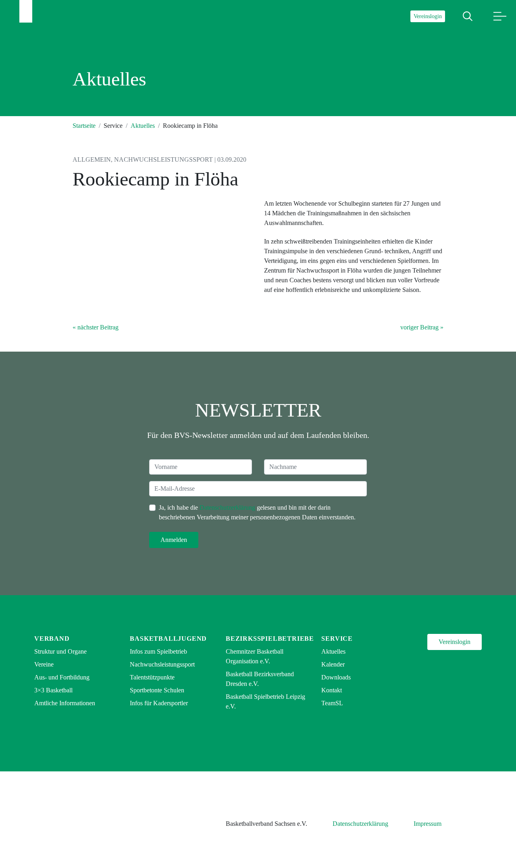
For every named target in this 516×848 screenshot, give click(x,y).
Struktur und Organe (60, 651)
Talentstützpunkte (152, 677)
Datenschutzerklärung (227, 507)
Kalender (333, 664)
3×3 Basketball (53, 690)
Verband (52, 638)
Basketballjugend (168, 638)
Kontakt (331, 690)
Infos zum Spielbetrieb (158, 651)
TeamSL (332, 703)
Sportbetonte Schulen (157, 690)
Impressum (427, 823)
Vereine (44, 664)
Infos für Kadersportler (159, 703)
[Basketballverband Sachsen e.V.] (25, 11)
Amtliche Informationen (64, 703)
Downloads (336, 677)
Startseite (84, 125)
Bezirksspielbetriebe (270, 638)
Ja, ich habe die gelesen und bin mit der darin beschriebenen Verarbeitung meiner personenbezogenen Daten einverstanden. (257, 512)
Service (337, 638)
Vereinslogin (428, 16)
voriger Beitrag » (421, 327)
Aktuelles (143, 125)
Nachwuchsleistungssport (162, 664)
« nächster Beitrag (96, 327)
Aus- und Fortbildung (61, 677)
